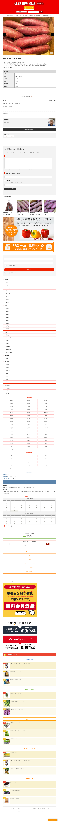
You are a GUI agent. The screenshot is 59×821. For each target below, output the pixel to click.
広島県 (28, 431)
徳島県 (28, 437)
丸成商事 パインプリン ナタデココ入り (19, 752)
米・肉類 (7, 355)
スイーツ (8, 370)
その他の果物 (9, 352)
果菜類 (7, 311)
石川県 (45, 418)
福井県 (11, 421)
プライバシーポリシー (27, 808)
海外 (46, 446)
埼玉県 (11, 412)
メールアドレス (7, 257)
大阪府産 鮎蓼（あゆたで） (16, 693)
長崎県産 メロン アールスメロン (18, 722)
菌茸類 (7, 320)
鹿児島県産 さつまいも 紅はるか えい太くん (36, 213)
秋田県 (11, 403)
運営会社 (20, 808)
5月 (28, 459)
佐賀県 (28, 440)
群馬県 (45, 406)
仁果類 (7, 340)
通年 (11, 468)
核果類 (7, 343)
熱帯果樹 (8, 346)
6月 (46, 459)
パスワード (6, 261)
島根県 (45, 431)
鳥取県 (11, 434)
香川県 (45, 434)
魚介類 (6, 279)
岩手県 (45, 400)
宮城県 (28, 403)
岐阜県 (28, 415)
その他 (11, 449)
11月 (29, 465)
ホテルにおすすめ (29, 567)
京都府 (28, 425)
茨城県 (11, 406)
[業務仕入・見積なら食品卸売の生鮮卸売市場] (29, 5)
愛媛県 (45, 437)
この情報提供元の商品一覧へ (29, 129)
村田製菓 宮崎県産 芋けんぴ (17, 768)
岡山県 (11, 431)
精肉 (7, 358)
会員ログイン (16, 15)
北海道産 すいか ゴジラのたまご (18, 738)
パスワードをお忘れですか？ (10, 272)
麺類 (7, 379)
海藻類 (7, 299)
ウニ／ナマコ (9, 293)
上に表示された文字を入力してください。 (13, 182)
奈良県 (28, 428)
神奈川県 (46, 412)
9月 (46, 462)
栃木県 (28, 409)
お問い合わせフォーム (29, 482)
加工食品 (7, 361)
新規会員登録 (10, 15)
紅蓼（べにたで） (14, 782)
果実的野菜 (8, 349)
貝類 (7, 285)
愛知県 (28, 421)
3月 (46, 455)
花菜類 (7, 328)
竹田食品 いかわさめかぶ (16, 679)
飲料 (7, 382)
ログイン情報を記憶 (10, 265)
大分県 (11, 443)
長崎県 (45, 440)
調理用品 (8, 388)
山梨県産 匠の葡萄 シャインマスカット (19, 730)
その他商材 (7, 385)
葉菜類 (7, 308)
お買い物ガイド (36, 15)
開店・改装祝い (29, 571)
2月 (28, 455)
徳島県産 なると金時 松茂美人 (17, 709)
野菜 (6, 305)
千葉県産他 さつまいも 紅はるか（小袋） (9, 213)
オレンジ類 (8, 337)
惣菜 (7, 373)
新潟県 (11, 418)
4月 (11, 459)
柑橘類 (7, 335)
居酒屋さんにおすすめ (29, 563)
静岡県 (11, 415)
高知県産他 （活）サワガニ (16, 671)
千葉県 (45, 409)
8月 (28, 462)
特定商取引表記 (46, 808)
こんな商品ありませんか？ (46, 15)
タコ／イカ (8, 291)
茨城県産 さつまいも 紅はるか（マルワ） (23, 213)
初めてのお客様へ (23, 15)
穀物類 (7, 323)
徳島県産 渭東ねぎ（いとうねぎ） (18, 701)
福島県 (45, 403)
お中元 (29, 555)
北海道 (11, 400)
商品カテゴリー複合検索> (29, 545)
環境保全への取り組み (37, 808)
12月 (46, 465)
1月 (11, 455)
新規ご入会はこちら (8, 273)
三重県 (45, 421)
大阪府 (45, 425)
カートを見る (29, 7)
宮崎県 (45, 443)
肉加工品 (8, 364)
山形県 (28, 406)
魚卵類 (7, 302)
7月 (11, 462)
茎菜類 (7, 317)
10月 (11, 465)
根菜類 (7, 314)
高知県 (11, 437)
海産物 (7, 367)
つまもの (8, 391)
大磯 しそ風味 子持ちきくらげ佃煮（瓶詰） (20, 663)
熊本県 (28, 443)
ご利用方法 (30, 15)
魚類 (7, 282)
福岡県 (11, 440)
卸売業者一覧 (14, 808)
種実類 (7, 326)
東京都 (28, 412)
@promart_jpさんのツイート (9, 581)
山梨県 (11, 409)
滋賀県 (11, 425)
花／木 (7, 393)
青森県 (28, 400)
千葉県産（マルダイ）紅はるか (50, 213)
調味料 (7, 376)
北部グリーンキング (9, 136)
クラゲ (7, 296)
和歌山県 (46, 428)
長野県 (45, 415)
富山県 (28, 418)
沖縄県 (28, 446)
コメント (8, 156)
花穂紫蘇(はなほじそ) (15, 790)
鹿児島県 (11, 446)
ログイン (33, 96)
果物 (6, 332)
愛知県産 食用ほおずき (15, 798)
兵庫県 (11, 428)
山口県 (28, 434)
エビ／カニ (8, 288)
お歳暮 (29, 559)
